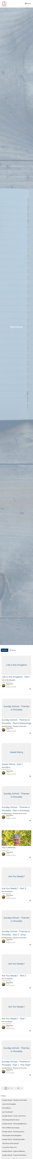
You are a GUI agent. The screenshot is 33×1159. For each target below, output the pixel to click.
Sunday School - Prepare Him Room (14, 1155)
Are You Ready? (7, 1112)
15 (18, 1088)
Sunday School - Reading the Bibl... (13, 1139)
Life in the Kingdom (9, 1104)
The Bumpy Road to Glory (11, 1120)
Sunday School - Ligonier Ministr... (13, 1151)
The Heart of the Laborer (10, 1143)
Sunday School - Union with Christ (14, 1116)
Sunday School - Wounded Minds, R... (14, 1124)
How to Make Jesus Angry (11, 1128)
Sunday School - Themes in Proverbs (14, 1100)
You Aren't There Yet (9, 1147)
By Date (4, 650)
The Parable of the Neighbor (11, 1135)
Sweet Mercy (6, 1108)
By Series (13, 650)
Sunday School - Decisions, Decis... (13, 1131)
